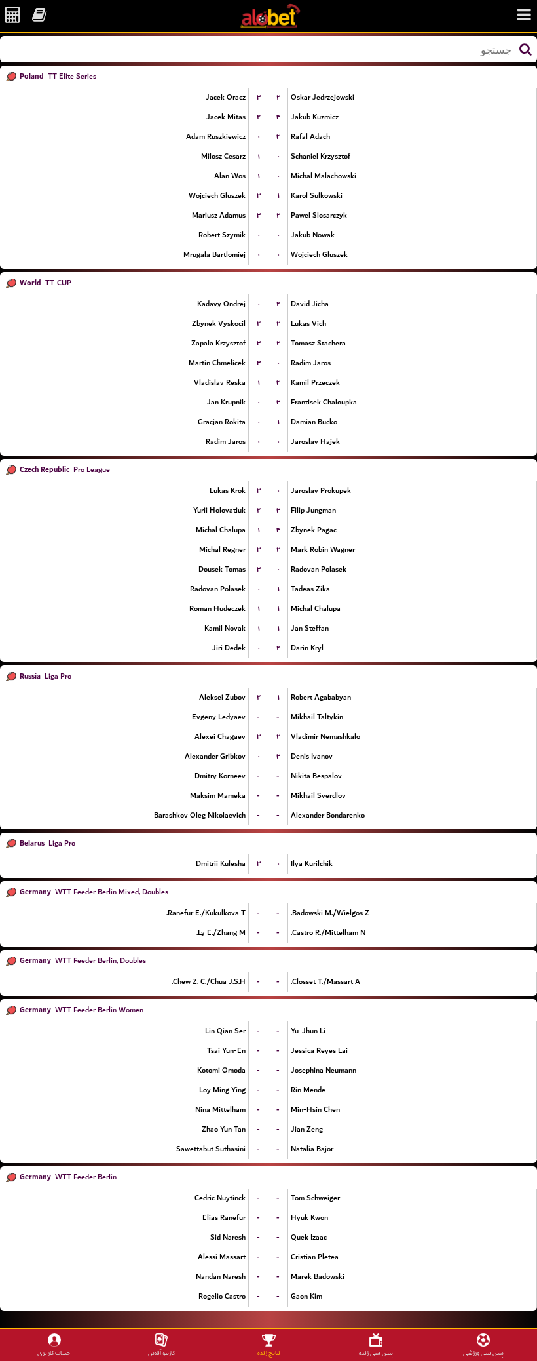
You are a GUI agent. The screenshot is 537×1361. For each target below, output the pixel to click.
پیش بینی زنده (376, 1353)
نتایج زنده (268, 1353)
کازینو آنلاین (161, 1353)
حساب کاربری (54, 1353)
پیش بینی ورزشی (483, 1353)
